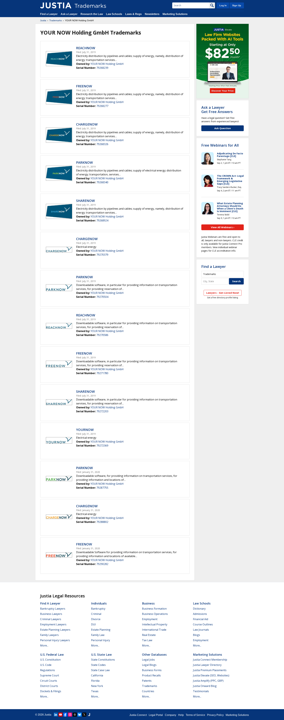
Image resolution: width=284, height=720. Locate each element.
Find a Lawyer (49, 14)
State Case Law (100, 670)
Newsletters (152, 14)
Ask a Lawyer (69, 14)
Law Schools (114, 14)
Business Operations (155, 614)
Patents (147, 680)
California (97, 675)
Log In (223, 5)
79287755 (102, 487)
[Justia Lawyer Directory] (89, 715)
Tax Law (147, 640)
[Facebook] (65, 715)
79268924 (102, 220)
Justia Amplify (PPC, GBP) (208, 680)
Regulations (47, 670)
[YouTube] (60, 715)
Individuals (99, 603)
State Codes (98, 665)
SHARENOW (85, 200)
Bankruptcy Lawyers (52, 608)
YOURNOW (85, 429)
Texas (94, 691)
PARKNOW (84, 162)
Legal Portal (156, 715)
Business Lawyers (51, 614)
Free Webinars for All (220, 145)
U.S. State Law (101, 654)
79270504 (102, 297)
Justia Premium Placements (209, 670)
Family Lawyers (49, 635)
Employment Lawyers (53, 624)
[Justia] (55, 5)
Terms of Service (195, 715)
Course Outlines (203, 624)
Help (181, 715)
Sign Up (236, 5)
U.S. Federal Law (52, 654)
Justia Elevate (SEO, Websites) (211, 675)
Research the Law (92, 14)
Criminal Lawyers (50, 619)
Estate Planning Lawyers (55, 629)
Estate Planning (100, 629)
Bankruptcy (98, 608)
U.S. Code (45, 665)
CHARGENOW (87, 124)
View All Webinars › (222, 227)
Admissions (200, 614)
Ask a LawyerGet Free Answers (217, 109)
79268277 (102, 106)
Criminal (96, 614)
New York (97, 686)
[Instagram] (70, 715)
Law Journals (201, 629)
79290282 (102, 564)
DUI (93, 624)
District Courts (49, 686)
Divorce (95, 619)
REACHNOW (85, 48)
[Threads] (75, 715)
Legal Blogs (149, 665)
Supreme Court (49, 675)
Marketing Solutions (175, 14)
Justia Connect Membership (210, 659)
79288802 (102, 522)
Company (170, 715)
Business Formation (154, 608)
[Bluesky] (80, 715)
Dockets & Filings (50, 691)
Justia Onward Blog (205, 686)
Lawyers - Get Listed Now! (222, 292)
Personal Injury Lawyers (55, 640)
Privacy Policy (215, 715)
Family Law (97, 635)
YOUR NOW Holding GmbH (107, 64)
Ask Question (222, 128)
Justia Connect (138, 715)
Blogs (196, 635)
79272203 (102, 411)
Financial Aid (200, 619)
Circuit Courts (48, 680)
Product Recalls (151, 675)
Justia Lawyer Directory (207, 665)
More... (44, 645)
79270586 (102, 335)
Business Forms (152, 670)
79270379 (102, 255)
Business (148, 603)
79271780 (102, 373)
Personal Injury (100, 640)
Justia (43, 20)
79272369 (102, 445)
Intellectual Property (154, 624)
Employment (149, 619)
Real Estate (149, 635)
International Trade (154, 629)
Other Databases (154, 654)
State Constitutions (103, 659)
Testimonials (201, 691)
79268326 (102, 144)
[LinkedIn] (56, 715)
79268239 (102, 68)
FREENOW (84, 86)
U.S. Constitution (50, 659)
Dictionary (199, 608)
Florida (95, 680)
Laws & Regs (133, 14)
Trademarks (55, 20)
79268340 (102, 182)
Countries (148, 691)
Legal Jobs (148, 659)
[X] (84, 715)
